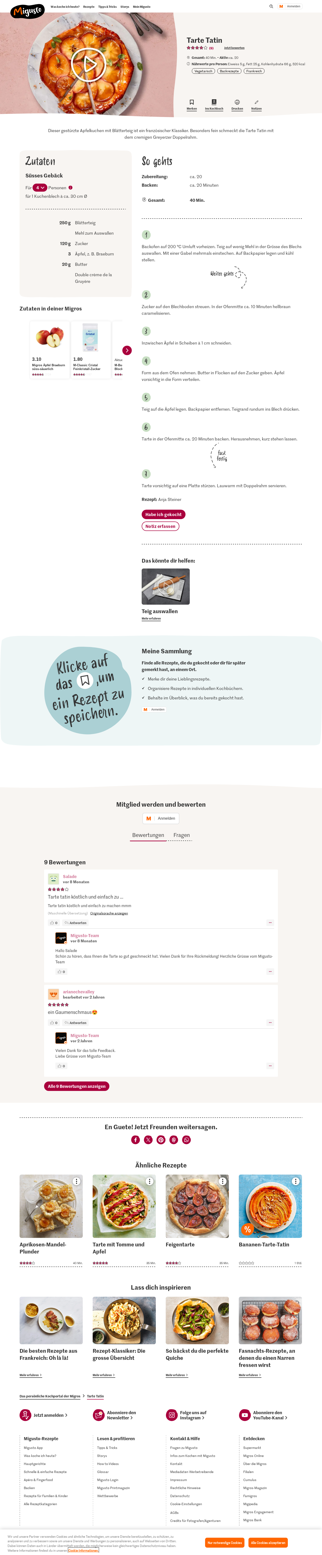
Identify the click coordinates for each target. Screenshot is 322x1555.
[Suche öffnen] (271, 6)
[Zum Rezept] (51, 1221)
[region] (161, 1542)
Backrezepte (229, 71)
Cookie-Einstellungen (186, 1504)
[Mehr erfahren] (166, 614)
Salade (70, 876)
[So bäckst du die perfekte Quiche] (197, 1337)
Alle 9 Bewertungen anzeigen (77, 1086)
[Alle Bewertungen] (197, 48)
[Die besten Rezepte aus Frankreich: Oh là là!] (51, 1337)
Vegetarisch (203, 71)
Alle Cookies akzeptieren (268, 1542)
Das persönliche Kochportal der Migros (50, 1396)
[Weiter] (127, 350)
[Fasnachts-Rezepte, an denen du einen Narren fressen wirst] (270, 1337)
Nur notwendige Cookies (225, 1542)
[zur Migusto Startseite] (27, 7)
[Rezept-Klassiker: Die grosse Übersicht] (124, 1337)
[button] (53, 879)
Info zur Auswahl (70, 188)
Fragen (181, 834)
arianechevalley (78, 992)
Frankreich (254, 71)
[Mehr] (270, 922)
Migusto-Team (84, 935)
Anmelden (293, 6)
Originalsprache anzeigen (109, 913)
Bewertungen (148, 834)
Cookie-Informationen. (83, 1550)
